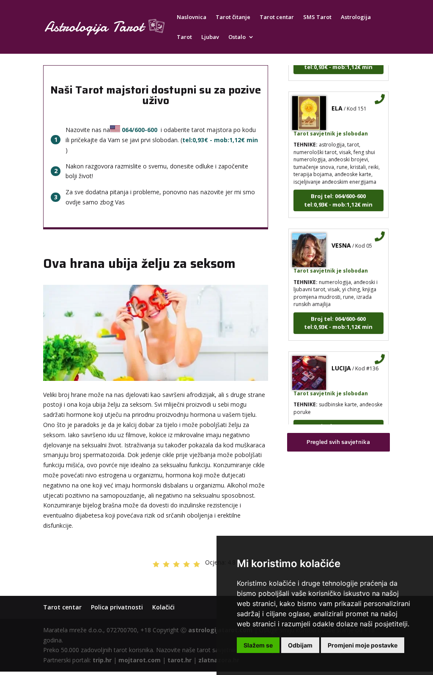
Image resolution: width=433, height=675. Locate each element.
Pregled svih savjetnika (338, 441)
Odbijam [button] (300, 645)
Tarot (184, 37)
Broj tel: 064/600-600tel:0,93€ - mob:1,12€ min (338, 195)
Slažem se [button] (258, 645)
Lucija (341, 362)
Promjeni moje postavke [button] (362, 645)
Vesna (341, 240)
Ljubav (210, 37)
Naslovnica (191, 17)
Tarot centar (277, 17)
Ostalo (237, 37)
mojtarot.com (139, 660)
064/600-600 (139, 130)
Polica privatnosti (117, 607)
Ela (337, 103)
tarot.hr (179, 660)
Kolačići (163, 607)
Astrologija (356, 17)
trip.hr (102, 660)
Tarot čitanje (233, 17)
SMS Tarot (317, 17)
